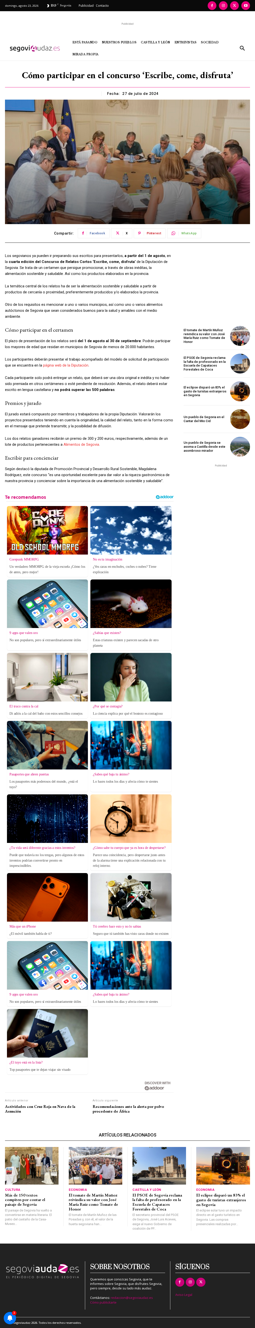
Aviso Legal (183, 1294)
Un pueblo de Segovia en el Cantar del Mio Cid (204, 419)
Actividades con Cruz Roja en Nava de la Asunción (40, 1109)
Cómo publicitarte (103, 1302)
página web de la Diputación (65, 365)
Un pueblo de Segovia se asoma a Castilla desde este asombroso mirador (204, 446)
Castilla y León (146, 1189)
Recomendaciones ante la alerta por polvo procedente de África (128, 1109)
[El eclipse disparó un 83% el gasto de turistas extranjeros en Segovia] (240, 391)
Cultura (12, 1189)
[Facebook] (212, 5)
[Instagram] (223, 5)
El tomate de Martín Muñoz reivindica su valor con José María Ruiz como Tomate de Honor (204, 336)
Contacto (102, 5)
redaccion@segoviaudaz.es (132, 1297)
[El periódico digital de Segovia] (35, 48)
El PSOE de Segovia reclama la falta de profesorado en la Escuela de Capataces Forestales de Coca (205, 363)
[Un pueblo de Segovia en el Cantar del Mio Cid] (240, 419)
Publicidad (86, 5)
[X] (234, 5)
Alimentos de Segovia (81, 444)
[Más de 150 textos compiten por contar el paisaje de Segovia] (32, 1166)
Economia (78, 1189)
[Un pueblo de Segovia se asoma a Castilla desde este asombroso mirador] (240, 447)
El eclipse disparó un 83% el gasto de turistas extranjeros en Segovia (205, 391)
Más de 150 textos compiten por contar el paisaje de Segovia (25, 1199)
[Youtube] (245, 5)
